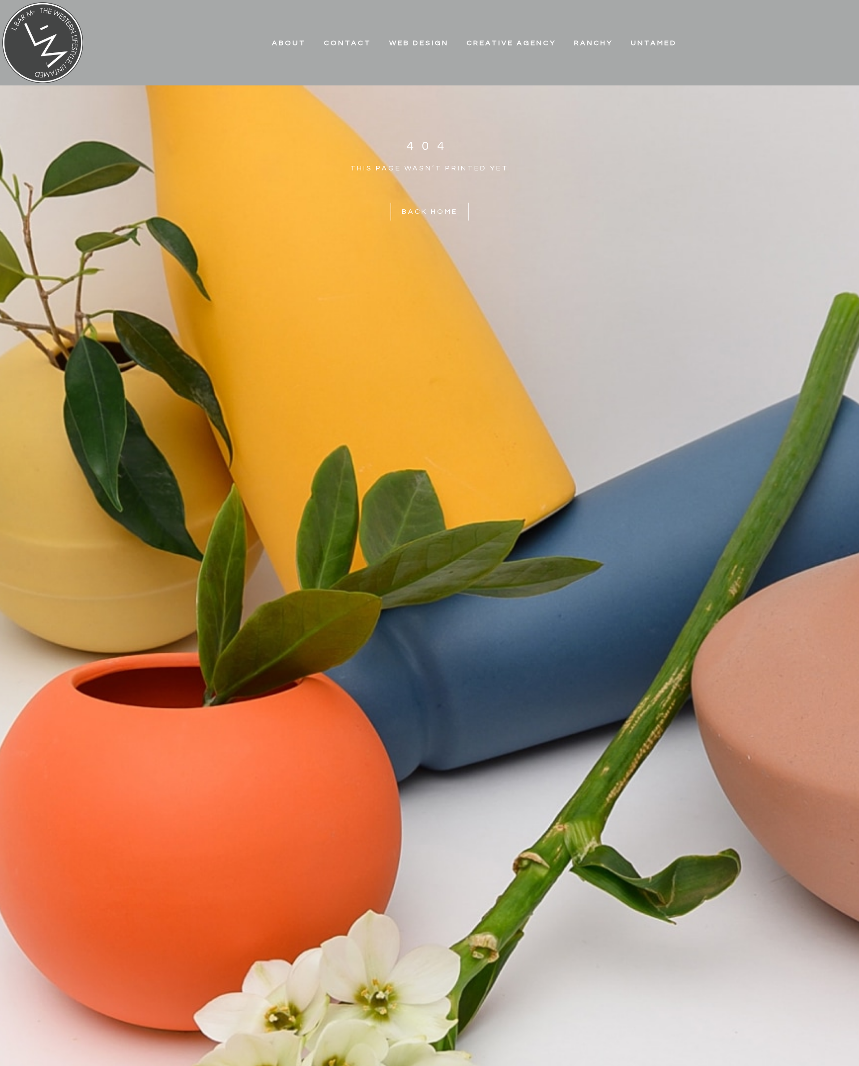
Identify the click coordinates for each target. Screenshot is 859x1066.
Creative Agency (511, 43)
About (289, 43)
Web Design (419, 43)
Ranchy (593, 43)
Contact (347, 43)
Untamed (654, 43)
